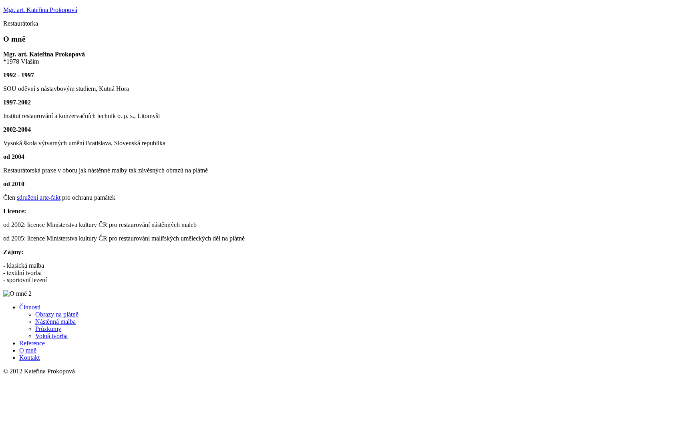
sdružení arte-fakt (38, 197)
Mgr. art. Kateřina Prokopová (40, 9)
